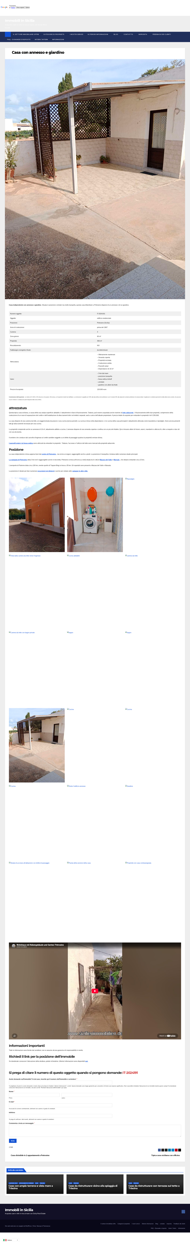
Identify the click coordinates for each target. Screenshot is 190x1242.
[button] (183, 37)
